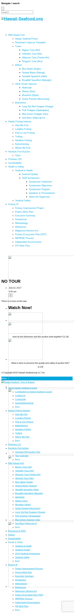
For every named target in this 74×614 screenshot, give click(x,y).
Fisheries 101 (15, 159)
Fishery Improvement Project (29, 208)
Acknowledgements (24, 403)
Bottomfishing (22, 144)
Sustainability (15, 163)
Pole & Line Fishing (25, 133)
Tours (18, 155)
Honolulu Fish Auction (19, 151)
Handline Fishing (23, 140)
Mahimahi (27, 87)
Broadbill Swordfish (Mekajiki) (36, 80)
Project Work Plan (24, 212)
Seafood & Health (24, 170)
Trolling (18, 136)
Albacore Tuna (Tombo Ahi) (35, 57)
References (21, 227)
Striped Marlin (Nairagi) (33, 72)
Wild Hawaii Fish (16, 35)
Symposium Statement (40, 181)
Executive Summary (25, 215)
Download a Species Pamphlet (30, 42)
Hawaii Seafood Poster (26, 38)
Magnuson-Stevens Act (26, 230)
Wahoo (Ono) (28, 91)
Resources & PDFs (17, 531)
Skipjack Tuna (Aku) (32, 61)
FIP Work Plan (22, 245)
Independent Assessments (28, 242)
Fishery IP (13, 204)
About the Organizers (39, 196)
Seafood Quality (30, 174)
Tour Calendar (22, 456)
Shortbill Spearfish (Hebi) (34, 76)
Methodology (21, 223)
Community (20, 399)
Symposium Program (39, 189)
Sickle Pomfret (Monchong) (35, 99)
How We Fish (21, 125)
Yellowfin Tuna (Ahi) (32, 54)
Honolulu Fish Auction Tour (27, 452)
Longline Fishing (23, 129)
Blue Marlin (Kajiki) (31, 69)
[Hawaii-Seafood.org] (22, 18)
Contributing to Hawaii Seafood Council (33, 392)
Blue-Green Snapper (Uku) (35, 114)
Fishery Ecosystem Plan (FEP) (30, 234)
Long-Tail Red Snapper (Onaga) (37, 106)
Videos (11, 535)
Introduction (21, 219)
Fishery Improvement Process (29, 568)
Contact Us (20, 395)
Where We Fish (22, 148)
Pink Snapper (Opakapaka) (35, 110)
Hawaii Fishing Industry (19, 121)
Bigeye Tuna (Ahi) (31, 50)
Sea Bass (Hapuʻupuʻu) (33, 117)
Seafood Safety (23, 200)
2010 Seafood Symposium (27, 553)
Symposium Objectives (40, 185)
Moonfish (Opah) (30, 95)
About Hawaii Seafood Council (22, 388)
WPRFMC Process (24, 238)
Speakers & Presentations (42, 193)
